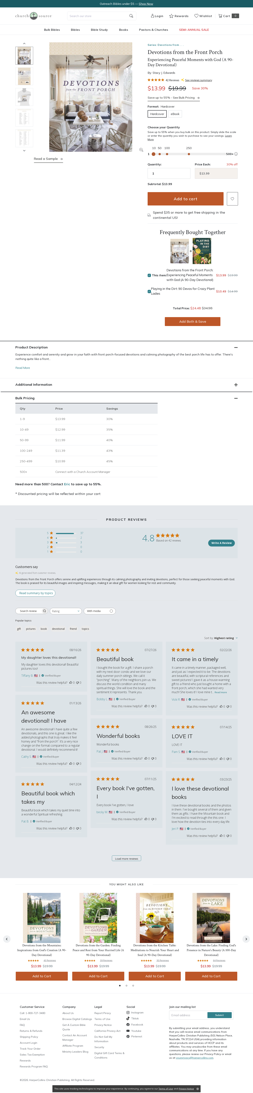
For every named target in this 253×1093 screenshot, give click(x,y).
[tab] (120, 985)
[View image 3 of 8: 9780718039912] (24, 97)
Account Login (28, 1042)
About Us (68, 1013)
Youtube (136, 1031)
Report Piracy (102, 1013)
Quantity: (155, 164)
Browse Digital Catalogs (77, 1019)
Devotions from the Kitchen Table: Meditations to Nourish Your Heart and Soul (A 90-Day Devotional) (155, 950)
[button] (232, 198)
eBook (175, 114)
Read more (221, 692)
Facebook (137, 1024)
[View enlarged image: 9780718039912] (90, 97)
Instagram (137, 1012)
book (44, 629)
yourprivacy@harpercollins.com (194, 1057)
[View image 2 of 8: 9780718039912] (24, 76)
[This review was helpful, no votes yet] (70, 683)
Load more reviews (126, 858)
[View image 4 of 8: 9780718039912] (24, 117)
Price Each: (203, 164)
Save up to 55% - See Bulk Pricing (171, 97)
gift (19, 629)
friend (73, 629)
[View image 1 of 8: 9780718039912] (24, 55)
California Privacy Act (107, 1031)
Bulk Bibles (52, 30)
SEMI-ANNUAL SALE (194, 30)
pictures (31, 629)
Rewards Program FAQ (34, 1066)
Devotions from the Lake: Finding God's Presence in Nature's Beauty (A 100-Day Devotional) (211, 950)
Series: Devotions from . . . (166, 45)
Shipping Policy (29, 1036)
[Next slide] (24, 150)
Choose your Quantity (164, 127)
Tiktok (135, 1018)
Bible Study (99, 30)
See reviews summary (198, 80)
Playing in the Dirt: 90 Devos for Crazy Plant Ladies (183, 291)
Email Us (25, 1019)
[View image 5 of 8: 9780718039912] (24, 138)
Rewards (25, 1060)
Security (99, 1047)
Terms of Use (102, 1019)
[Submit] (131, 16)
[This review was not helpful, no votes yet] (77, 683)
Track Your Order (30, 1048)
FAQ (22, 1025)
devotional (58, 629)
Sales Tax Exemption (32, 1054)
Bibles (75, 30)
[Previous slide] (24, 43)
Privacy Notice (103, 1025)
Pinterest (136, 1036)
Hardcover (157, 114)
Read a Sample (46, 159)
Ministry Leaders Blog (75, 1051)
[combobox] (101, 16)
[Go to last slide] (7, 939)
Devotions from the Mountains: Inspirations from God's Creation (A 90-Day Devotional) (41, 950)
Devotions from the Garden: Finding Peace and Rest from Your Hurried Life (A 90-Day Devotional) (98, 950)
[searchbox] (28, 611)
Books (123, 30)
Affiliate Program (72, 1045)
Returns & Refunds (31, 1031)
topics (85, 629)
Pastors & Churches (153, 30)
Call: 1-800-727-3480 (32, 1013)
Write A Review (222, 543)
